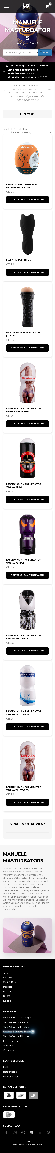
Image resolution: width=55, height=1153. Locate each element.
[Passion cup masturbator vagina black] (27, 458)
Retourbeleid (10, 1071)
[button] (27, 114)
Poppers (7, 986)
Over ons (8, 1045)
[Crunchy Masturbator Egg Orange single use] (27, 158)
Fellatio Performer (19, 260)
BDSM (6, 996)
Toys (5, 973)
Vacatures (8, 1050)
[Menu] (6, 6)
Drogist (7, 991)
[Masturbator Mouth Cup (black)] (27, 307)
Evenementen (11, 1041)
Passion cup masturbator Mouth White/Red (23, 410)
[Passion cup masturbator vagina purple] (27, 534)
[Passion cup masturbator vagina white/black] (27, 609)
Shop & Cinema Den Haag (17, 1022)
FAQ (5, 1067)
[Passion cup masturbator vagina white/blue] (27, 685)
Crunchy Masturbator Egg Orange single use (24, 186)
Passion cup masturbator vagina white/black (23, 637)
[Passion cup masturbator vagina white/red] (27, 761)
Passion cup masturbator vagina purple (23, 561)
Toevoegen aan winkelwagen (27, 200)
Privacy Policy (10, 1076)
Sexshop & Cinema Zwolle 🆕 (18, 1031)
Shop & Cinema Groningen (17, 1017)
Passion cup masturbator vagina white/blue (23, 713)
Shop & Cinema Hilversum (17, 1036)
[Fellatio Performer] (27, 234)
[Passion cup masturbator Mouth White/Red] (27, 382)
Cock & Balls (9, 982)
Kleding (7, 1000)
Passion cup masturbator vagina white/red (23, 788)
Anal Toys (8, 977)
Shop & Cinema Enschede (17, 1027)
